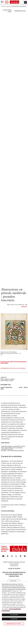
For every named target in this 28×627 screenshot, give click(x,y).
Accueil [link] (3, 6)
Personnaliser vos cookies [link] (13, 623)
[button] (25, 2)
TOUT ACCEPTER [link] (14, 614)
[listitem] (6, 10)
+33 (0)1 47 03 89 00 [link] (14, 568)
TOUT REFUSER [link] (14, 618)
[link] (2, 2)
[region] (14, 6)
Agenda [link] (8, 6)
